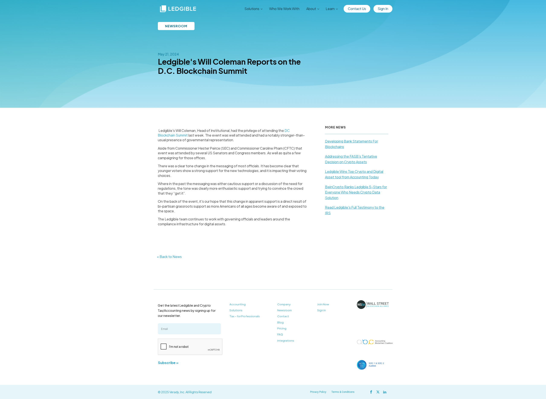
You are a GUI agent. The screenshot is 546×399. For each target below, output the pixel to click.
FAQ (280, 334)
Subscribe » (168, 362)
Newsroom (284, 310)
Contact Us (357, 8)
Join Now (323, 304)
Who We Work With (284, 8)
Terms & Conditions (342, 391)
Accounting (237, 304)
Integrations (285, 340)
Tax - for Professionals (244, 316)
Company (284, 304)
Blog (280, 322)
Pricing (281, 328)
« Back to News (169, 256)
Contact (283, 316)
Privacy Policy (318, 391)
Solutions (236, 310)
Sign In (383, 8)
